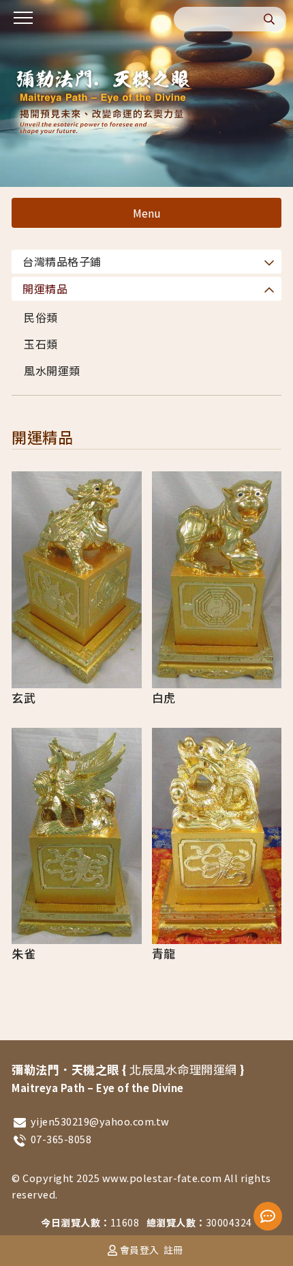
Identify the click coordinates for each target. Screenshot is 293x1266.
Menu (147, 213)
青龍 (164, 953)
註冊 (173, 1249)
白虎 (164, 697)
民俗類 (41, 317)
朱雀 (23, 953)
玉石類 (41, 344)
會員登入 (139, 1249)
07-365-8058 (61, 1139)
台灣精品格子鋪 (62, 261)
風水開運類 (52, 370)
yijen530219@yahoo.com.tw (100, 1121)
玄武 (23, 697)
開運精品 (44, 288)
